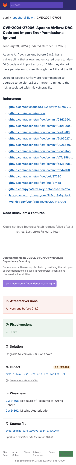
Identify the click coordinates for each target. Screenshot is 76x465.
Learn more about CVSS (24, 380)
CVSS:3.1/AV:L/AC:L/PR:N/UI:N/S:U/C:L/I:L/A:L (37, 374)
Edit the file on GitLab (41, 436)
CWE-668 (12, 400)
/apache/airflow (26, 113)
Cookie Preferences (66, 453)
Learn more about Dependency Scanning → (29, 283)
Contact (53, 452)
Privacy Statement (38, 453)
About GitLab (15, 453)
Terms (27, 452)
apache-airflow (23, 17)
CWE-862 (12, 410)
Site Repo (5, 453)
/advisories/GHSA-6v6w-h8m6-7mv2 (41, 107)
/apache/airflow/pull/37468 (34, 182)
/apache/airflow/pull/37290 (34, 176)
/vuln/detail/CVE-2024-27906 (37, 201)
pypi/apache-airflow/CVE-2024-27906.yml (32, 430)
